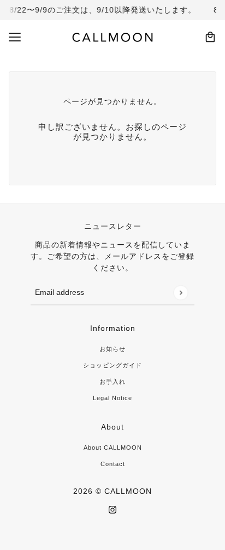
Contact (112, 464)
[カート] (210, 37)
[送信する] (180, 292)
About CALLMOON (113, 447)
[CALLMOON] (113, 37)
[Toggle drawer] (15, 37)
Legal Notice (112, 398)
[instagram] (112, 509)
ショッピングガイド (112, 365)
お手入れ (112, 381)
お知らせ (112, 349)
